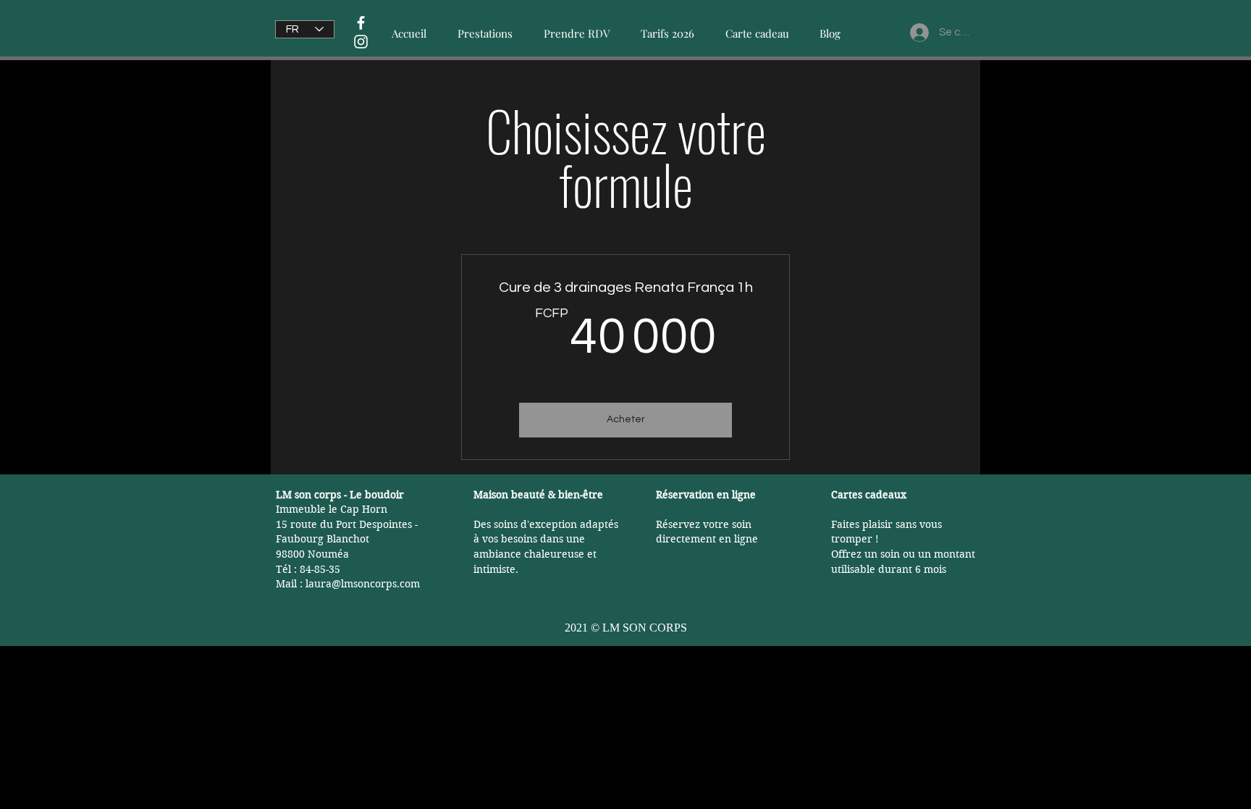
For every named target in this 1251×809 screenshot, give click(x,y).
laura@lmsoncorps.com (363, 583)
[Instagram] (361, 42)
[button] (485, 27)
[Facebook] (361, 23)
